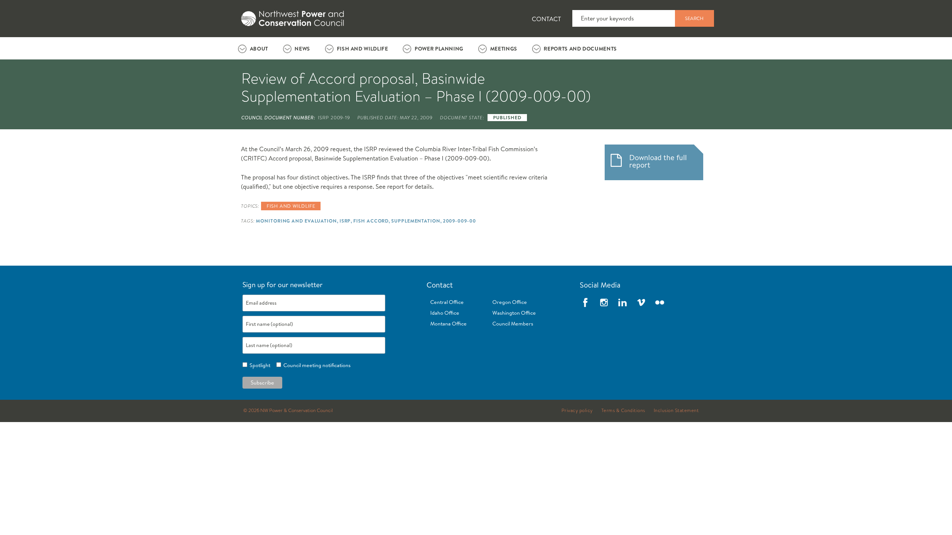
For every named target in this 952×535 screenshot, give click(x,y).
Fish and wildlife (291, 205)
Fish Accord (371, 220)
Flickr (659, 302)
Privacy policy (577, 410)
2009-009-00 (459, 220)
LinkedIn (622, 302)
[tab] (253, 48)
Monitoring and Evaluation (296, 220)
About (259, 48)
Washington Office (514, 313)
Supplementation (415, 220)
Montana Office (448, 323)
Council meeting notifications (316, 365)
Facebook (585, 302)
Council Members (512, 323)
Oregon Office (509, 302)
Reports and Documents (580, 48)
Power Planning (439, 48)
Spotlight (258, 365)
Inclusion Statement (676, 410)
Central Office (447, 302)
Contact (546, 18)
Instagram (604, 302)
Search (694, 18)
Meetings (503, 48)
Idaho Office (444, 313)
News (302, 48)
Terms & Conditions (623, 410)
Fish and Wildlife (362, 48)
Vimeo (641, 302)
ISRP (345, 220)
